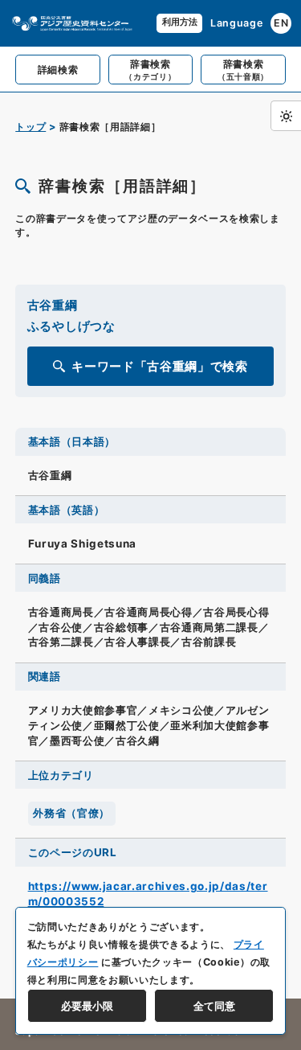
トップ (30, 127)
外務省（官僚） (71, 812)
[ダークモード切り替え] (285, 115)
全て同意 (214, 1005)
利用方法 (179, 22)
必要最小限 (87, 1005)
